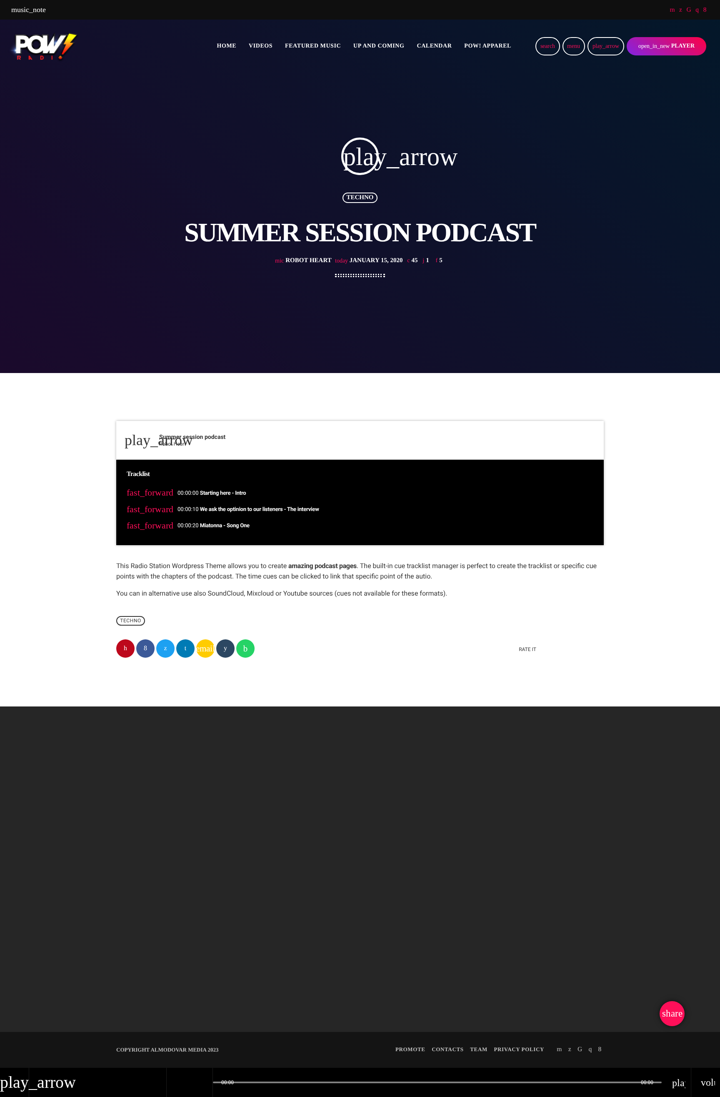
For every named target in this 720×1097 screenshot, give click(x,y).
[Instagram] (697, 10)
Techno (359, 197)
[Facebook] (705, 10)
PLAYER (666, 46)
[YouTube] (672, 10)
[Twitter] (680, 10)
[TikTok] (689, 10)
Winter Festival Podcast (500, 955)
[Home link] (44, 46)
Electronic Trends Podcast (337, 955)
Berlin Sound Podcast (164, 955)
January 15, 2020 (369, 260)
